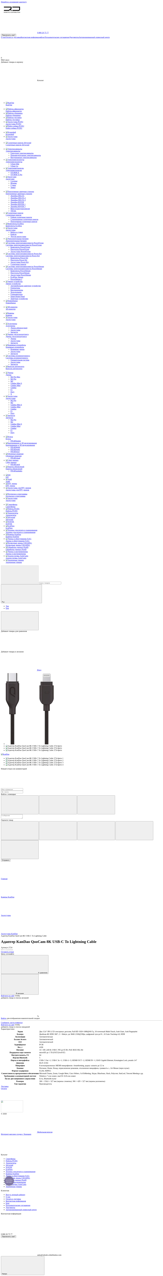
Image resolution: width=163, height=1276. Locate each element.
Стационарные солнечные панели (24, 219)
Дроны (13, 339)
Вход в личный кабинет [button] (15, 1195)
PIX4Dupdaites (16, 471)
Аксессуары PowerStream (21, 275)
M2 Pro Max (15, 377)
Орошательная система (20, 360)
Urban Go (14, 166)
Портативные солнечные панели (24, 222)
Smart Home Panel (18, 296)
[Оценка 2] (58, 830)
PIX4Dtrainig (16, 441)
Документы (74, 37)
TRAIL (13, 211)
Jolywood (9, 519)
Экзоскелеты (11, 515)
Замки (13, 187)
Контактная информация (31, 37)
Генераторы (15, 288)
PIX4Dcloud (15, 458)
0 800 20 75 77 (43, 33)
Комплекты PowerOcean (20, 247)
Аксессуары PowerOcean (21, 251)
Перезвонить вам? (8, 35)
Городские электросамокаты (22, 153)
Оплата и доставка (13, 37)
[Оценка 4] (134, 830)
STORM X (15, 172)
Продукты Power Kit (19, 260)
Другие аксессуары (18, 236)
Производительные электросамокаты (26, 155)
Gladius (13, 388)
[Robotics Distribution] (12, 1112)
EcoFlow (9, 528)
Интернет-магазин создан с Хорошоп (16, 1134)
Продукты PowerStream (20, 273)
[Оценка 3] (96, 830)
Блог (43, 37)
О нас (3, 37)
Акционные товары (14, 562)
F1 (12, 390)
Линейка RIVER (17, 202)
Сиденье (14, 181)
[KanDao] (5, 754)
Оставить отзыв (7, 952)
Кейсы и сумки (17, 232)
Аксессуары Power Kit (20, 262)
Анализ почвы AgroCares (16, 558)
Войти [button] (3, 1018)
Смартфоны (10, 507)
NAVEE (9, 524)
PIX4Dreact (15, 452)
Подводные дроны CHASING (18, 545)
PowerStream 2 (16, 279)
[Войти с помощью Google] (58, 804)
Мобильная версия (44, 1132)
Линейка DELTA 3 (18, 200)
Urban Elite (15, 164)
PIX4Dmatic (15, 449)
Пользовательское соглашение (57, 37)
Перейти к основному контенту (14, 2)
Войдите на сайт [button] (7, 996)
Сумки (13, 185)
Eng (7, 608)
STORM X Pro (16, 175)
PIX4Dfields (15, 447)
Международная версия (20, 209)
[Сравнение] (20, 620)
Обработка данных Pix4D (16, 549)
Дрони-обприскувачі (19, 328)
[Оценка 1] (20, 830)
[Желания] (81, 641)
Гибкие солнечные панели (21, 217)
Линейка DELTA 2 (18, 198)
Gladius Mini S (16, 383)
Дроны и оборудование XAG (17, 541)
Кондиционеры (17, 290)
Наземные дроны (17, 349)
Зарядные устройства (19, 299)
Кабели (13, 234)
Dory (12, 392)
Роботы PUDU (12, 511)
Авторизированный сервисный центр (94, 37)
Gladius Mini (15, 385)
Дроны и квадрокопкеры (16, 554)
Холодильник (16, 292)
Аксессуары (15, 330)
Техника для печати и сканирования (20, 532)
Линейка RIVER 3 (18, 207)
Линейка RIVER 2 (18, 204)
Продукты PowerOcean (20, 249)
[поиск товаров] (20, 574)
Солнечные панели (18, 264)
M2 (12, 381)
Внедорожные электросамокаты (24, 157)
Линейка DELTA (17, 196)
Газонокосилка (17, 294)
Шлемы (14, 183)
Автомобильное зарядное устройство (26, 286)
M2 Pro (13, 379)
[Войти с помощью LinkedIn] (96, 804)
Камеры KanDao (12, 537)
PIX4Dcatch (15, 464)
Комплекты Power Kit (19, 258)
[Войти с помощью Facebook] (20, 804)
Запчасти (14, 332)
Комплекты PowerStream (20, 271)
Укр (7, 606)
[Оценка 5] (20, 849)
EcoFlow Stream (17, 277)
